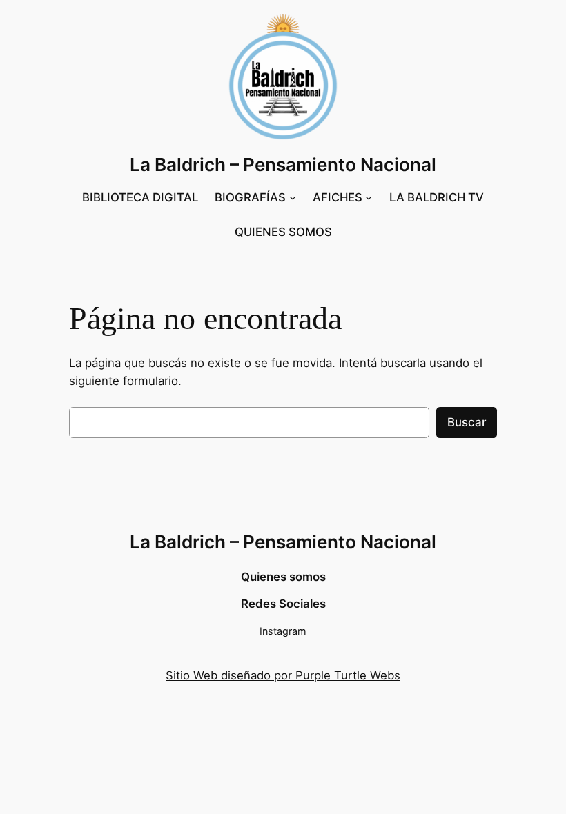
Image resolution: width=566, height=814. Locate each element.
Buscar (466, 422)
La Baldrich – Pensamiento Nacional (283, 164)
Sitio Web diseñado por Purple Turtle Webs (283, 675)
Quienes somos (283, 577)
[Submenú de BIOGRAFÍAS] (292, 197)
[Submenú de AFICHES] (368, 197)
